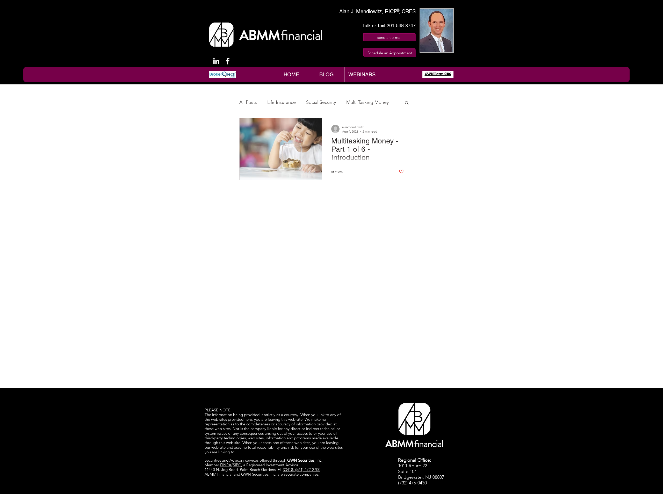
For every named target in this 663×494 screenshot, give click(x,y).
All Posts (248, 102)
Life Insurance (281, 102)
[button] (406, 103)
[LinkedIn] (216, 61)
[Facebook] (227, 61)
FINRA (225, 464)
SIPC (237, 464)
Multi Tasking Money (367, 102)
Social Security (321, 102)
